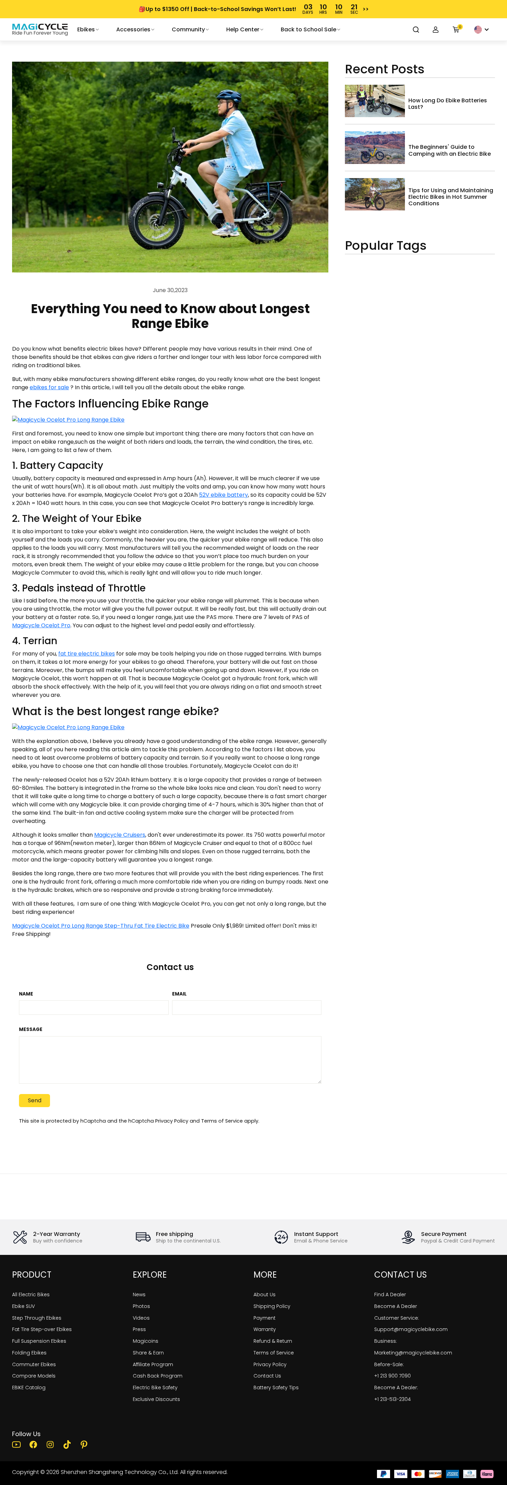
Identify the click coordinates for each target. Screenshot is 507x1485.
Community (188, 29)
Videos (141, 1317)
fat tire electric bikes (86, 654)
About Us (265, 1294)
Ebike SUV (23, 1306)
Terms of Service (222, 1120)
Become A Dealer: (396, 1387)
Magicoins (145, 1341)
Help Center (242, 29)
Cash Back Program (157, 1375)
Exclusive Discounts (156, 1399)
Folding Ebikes (29, 1352)
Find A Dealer (390, 1294)
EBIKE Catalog (29, 1387)
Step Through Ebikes (36, 1317)
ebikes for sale (49, 387)
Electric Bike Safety (155, 1387)
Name (26, 994)
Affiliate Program (153, 1364)
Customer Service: (396, 1317)
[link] (40, 30)
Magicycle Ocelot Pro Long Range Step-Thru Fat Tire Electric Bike (100, 926)
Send (34, 1100)
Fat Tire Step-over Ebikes (42, 1329)
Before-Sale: (389, 1364)
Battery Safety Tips (276, 1387)
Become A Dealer (395, 1306)
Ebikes (86, 29)
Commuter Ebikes (34, 1364)
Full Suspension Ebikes (39, 1341)
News (139, 1294)
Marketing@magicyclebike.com (413, 1352)
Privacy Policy (171, 1120)
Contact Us (267, 1375)
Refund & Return (273, 1341)
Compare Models (34, 1375)
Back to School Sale (308, 29)
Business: (385, 1341)
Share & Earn (148, 1352)
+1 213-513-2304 (392, 1399)
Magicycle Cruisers (119, 835)
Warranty (265, 1329)
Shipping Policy (272, 1306)
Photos (141, 1306)
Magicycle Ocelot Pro (41, 625)
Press (139, 1329)
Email (179, 994)
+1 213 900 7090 (392, 1375)
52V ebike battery (223, 495)
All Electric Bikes (31, 1294)
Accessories (133, 29)
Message (30, 1029)
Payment (265, 1317)
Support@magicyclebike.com (411, 1329)
